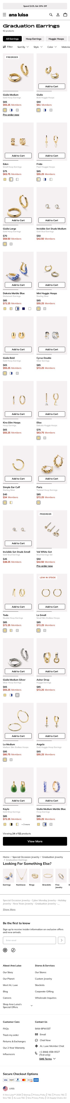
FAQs (6, 1028)
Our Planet (8, 978)
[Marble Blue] (11, 110)
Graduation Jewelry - (46, 903)
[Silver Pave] (17, 179)
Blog (5, 991)
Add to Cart (51, 86)
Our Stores (40, 972)
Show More (9, 909)
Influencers (9, 1054)
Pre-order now (11, 114)
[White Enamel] (29, 308)
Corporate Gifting (44, 991)
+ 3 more (26, 824)
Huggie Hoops (56, 38)
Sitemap (27, 1095)
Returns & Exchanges (14, 1041)
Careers (7, 997)
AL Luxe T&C (19, 1098)
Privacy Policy (39, 1095)
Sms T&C (7, 1098)
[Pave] (11, 502)
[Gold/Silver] (11, 308)
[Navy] (23, 308)
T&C (50, 1095)
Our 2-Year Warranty (14, 1047)
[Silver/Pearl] (51, 179)
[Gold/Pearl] (38, 179)
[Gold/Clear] (17, 824)
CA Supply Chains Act (56, 1098)
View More (35, 841)
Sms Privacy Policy (35, 1098)
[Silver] (17, 110)
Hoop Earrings (33, 38)
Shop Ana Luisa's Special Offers (12, 1006)
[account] (58, 14)
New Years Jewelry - (24, 903)
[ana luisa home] (18, 14)
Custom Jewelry (43, 978)
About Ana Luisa (12, 965)
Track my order (11, 1035)
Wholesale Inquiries (45, 997)
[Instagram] (5, 950)
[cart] (65, 14)
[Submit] (61, 940)
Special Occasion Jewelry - (17, 900)
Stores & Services (45, 965)
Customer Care (11, 1021)
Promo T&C (59, 1095)
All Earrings (12, 38)
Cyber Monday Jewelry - (45, 900)
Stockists (40, 985)
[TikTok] (13, 950)
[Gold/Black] (11, 824)
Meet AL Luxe (10, 985)
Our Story (8, 972)
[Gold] (5, 110)
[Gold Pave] (11, 179)
